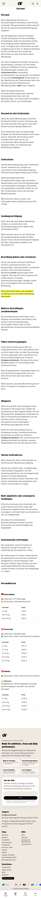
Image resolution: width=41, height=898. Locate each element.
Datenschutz (6, 870)
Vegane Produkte (8, 855)
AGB (3, 872)
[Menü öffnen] (3, 3)
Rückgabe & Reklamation (26, 841)
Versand (24, 837)
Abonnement (26, 844)
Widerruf (5, 875)
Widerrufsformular (8, 878)
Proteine (5, 835)
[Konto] (37, 3)
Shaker (4, 852)
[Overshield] (20, 4)
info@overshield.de (10, 360)
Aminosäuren (7, 842)
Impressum (6, 867)
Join (20, 797)
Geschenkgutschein (9, 857)
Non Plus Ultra (7, 847)
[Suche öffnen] (33, 3)
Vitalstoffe (5, 840)
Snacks (4, 850)
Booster (5, 837)
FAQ (23, 835)
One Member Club (8, 860)
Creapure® (6, 845)
